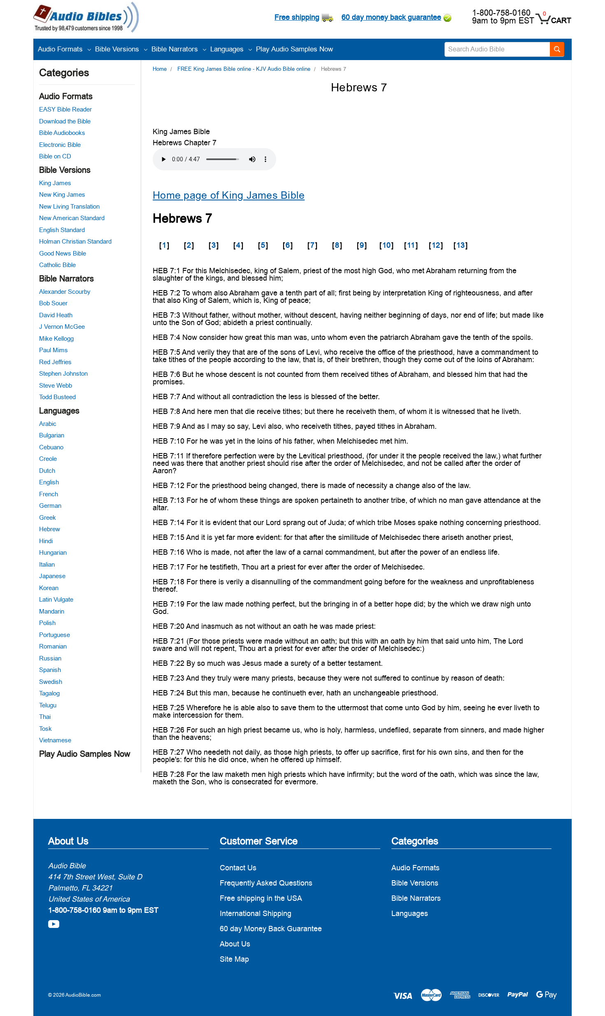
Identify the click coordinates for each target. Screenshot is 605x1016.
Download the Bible (65, 121)
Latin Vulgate (56, 599)
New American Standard (72, 218)
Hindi (46, 541)
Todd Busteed (57, 397)
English (49, 482)
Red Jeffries (55, 362)
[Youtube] (53, 924)
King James (55, 183)
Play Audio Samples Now (294, 49)
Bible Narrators (175, 49)
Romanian (53, 646)
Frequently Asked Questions (266, 883)
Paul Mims (53, 350)
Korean (48, 588)
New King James (62, 194)
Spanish (50, 669)
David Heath (55, 315)
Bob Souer (53, 303)
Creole (48, 458)
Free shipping (297, 17)
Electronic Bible (60, 144)
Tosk (45, 728)
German (50, 505)
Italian (47, 564)
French (48, 494)
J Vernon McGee (62, 326)
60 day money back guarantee (391, 17)
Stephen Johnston (63, 373)
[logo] (86, 18)
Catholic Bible (57, 264)
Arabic (47, 423)
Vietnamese (55, 740)
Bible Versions (118, 49)
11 (411, 245)
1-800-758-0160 (501, 13)
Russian (50, 658)
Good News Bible (62, 253)
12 (436, 245)
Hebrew (49, 529)
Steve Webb (55, 385)
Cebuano (51, 447)
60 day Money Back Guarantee (271, 928)
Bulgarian (51, 435)
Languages (228, 49)
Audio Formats (61, 49)
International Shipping (255, 913)
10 (386, 245)
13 (460, 245)
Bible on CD (55, 156)
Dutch (47, 470)
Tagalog (49, 693)
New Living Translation (69, 206)
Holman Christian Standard (75, 241)
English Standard (62, 230)
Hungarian (53, 552)
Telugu (47, 705)
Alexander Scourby (65, 291)
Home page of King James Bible (229, 195)
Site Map (234, 959)
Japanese (52, 576)
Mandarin (51, 611)
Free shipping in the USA (261, 898)
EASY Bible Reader (65, 109)
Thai (45, 716)
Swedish (50, 681)
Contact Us (238, 868)
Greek (47, 517)
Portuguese (54, 634)
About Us (235, 944)
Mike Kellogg (56, 338)
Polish (47, 622)
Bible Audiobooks (62, 132)
